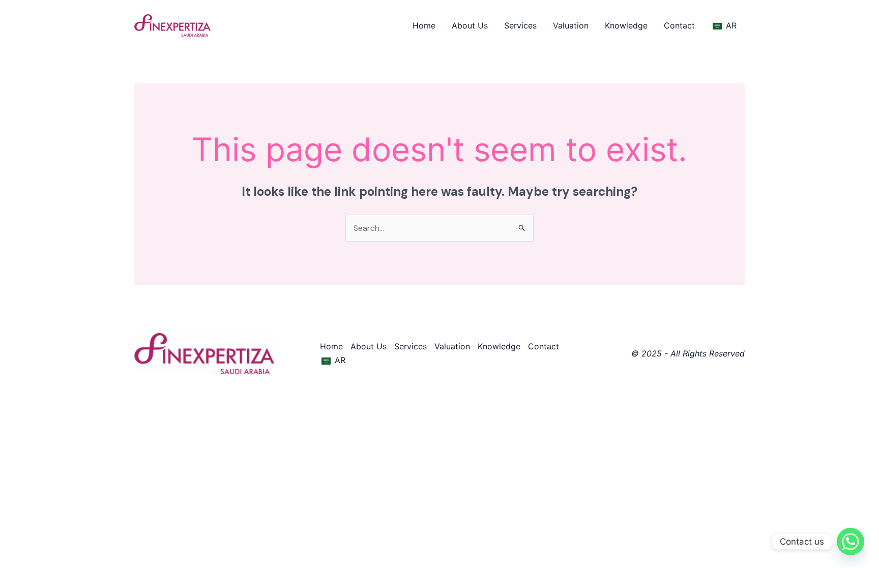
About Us (470, 25)
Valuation (571, 25)
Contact (679, 25)
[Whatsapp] (850, 541)
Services (520, 25)
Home (424, 25)
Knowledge (626, 25)
